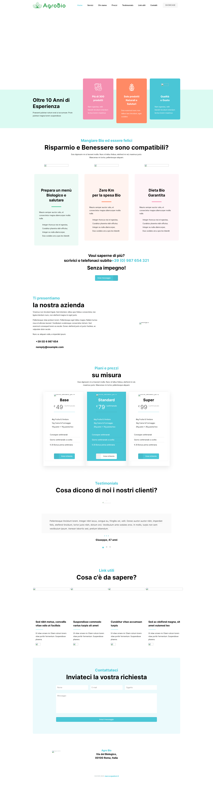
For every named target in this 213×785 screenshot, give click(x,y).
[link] (38, 645)
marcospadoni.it (112, 776)
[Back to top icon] (106, 769)
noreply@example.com (50, 347)
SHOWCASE (170, 5)
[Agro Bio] (49, 5)
